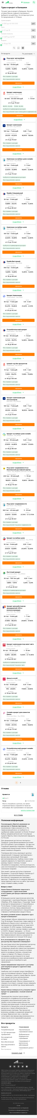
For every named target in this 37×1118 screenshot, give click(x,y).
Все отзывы (18, 815)
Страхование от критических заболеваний (24, 1043)
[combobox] (28, 53)
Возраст (3, 40)
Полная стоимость (7, 33)
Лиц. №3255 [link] (17, 160)
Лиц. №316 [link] (17, 646)
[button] (2, 2)
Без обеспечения (7, 1042)
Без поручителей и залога (8, 1045)
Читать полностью (28, 810)
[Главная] (9, 2)
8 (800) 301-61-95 (6, 1093)
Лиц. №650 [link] (18, 680)
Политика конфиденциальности (18, 1110)
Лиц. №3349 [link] (21, 574)
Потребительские (7, 1030)
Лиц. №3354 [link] (21, 716)
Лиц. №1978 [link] (29, 539)
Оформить (18, 320)
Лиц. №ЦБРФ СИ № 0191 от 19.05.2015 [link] (23, 471)
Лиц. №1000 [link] (17, 126)
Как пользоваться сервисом (18, 1112)
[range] (18, 23)
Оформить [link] (18, 83)
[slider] (18, 25)
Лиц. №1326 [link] (18, 94)
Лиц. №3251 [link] (17, 612)
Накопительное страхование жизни (26, 1031)
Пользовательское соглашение (18, 1108)
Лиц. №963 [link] (19, 60)
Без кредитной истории (6, 1038)
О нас (18, 1105)
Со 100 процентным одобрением (8, 1033)
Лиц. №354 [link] (19, 297)
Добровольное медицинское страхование (24, 1036)
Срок (3, 27)
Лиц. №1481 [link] (17, 435)
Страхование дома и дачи (26, 1049)
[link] (10, 1066)
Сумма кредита (6, 20)
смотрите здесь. (6, 1082)
